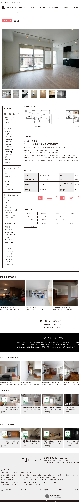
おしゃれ (9, 189)
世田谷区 (9, 139)
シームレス (10, 179)
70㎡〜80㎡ (30, 216)
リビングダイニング (10, 201)
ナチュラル (30, 220)
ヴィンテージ (10, 171)
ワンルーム (10, 251)
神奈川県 (9, 149)
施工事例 (42, 7)
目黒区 (9, 141)
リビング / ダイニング (58, 220)
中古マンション (44, 213)
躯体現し (9, 242)
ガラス (9, 240)
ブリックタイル (30, 226)
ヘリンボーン (10, 237)
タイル (9, 229)
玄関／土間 (10, 215)
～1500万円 (58, 216)
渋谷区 (9, 134)
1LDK (8, 254)
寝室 (8, 207)
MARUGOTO (7, 20)
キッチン (9, 205)
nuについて (23, 7)
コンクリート (10, 234)
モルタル (9, 232)
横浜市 (9, 152)
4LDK (8, 262)
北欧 (8, 174)
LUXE (8, 187)
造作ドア (58, 223)
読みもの (66, 7)
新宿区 (9, 136)
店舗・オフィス (10, 122)
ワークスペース (11, 210)
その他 (7, 162)
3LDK (8, 259)
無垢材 (9, 227)
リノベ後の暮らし (54, 7)
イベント (75, 490)
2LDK (8, 256)
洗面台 (9, 213)
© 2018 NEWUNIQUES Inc (53, 501)
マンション (58, 213)
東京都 (8, 131)
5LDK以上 (9, 264)
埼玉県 (8, 159)
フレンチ (44, 220)
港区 (8, 144)
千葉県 (8, 157)
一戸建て (8, 120)
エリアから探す (5, 475)
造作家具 (9, 218)
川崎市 (9, 154)
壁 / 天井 (44, 223)
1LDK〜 (44, 216)
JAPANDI (9, 184)
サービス (33, 7)
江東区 (9, 147)
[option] (6, 94)
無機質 (9, 176)
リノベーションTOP (4, 12)
